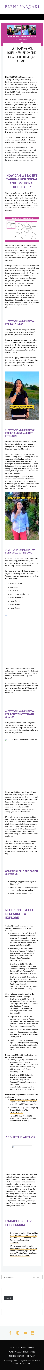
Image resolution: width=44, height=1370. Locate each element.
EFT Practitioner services (22, 1347)
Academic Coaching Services (22, 1352)
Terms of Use (25, 1363)
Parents (8, 66)
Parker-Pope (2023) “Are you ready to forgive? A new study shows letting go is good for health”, (24, 1101)
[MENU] (22, 17)
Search (8, 1298)
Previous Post (9, 1277)
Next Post (36, 1277)
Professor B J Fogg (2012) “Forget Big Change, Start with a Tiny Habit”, (24, 1110)
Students (18, 68)
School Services (16, 1356)
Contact (31, 1356)
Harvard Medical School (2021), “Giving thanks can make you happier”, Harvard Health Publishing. (24, 1118)
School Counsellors (22, 66)
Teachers (28, 68)
